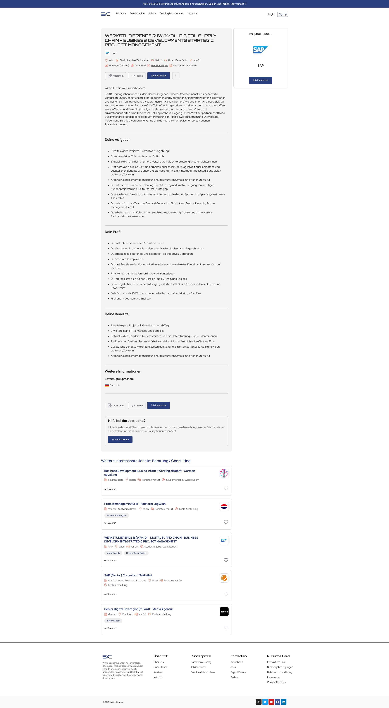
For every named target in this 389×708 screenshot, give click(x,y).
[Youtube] (271, 702)
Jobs (151, 13)
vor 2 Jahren (110, 489)
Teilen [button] (140, 75)
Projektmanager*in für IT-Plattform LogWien (135, 504)
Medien (190, 13)
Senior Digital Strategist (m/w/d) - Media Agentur (138, 609)
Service (119, 13)
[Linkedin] (283, 702)
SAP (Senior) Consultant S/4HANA (128, 575)
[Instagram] (259, 702)
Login (271, 14)
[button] (115, 75)
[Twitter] (265, 702)
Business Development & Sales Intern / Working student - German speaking (149, 473)
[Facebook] (277, 702)
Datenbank (136, 13)
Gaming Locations (170, 13)
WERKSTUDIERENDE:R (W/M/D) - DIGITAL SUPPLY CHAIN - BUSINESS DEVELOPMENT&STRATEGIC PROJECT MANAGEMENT (151, 539)
